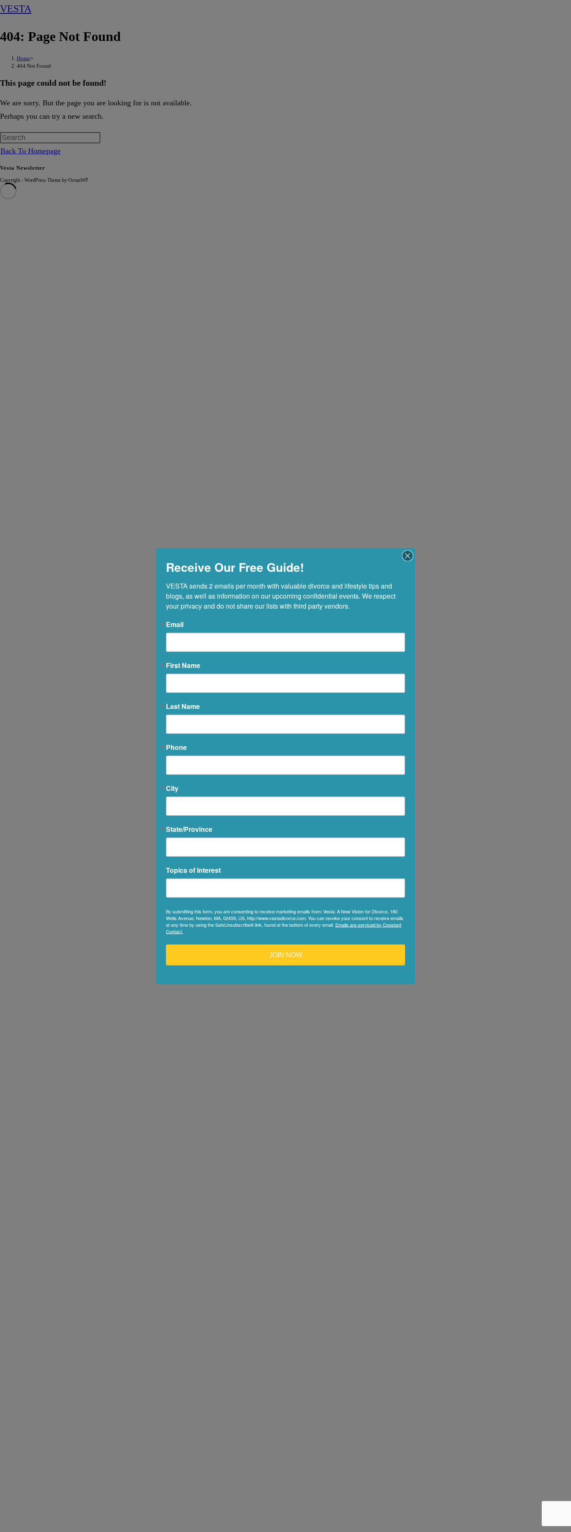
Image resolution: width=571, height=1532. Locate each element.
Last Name (183, 706)
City (172, 788)
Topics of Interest (193, 870)
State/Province (189, 829)
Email (175, 624)
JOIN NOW (285, 954)
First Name (183, 665)
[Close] (408, 556)
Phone (176, 747)
